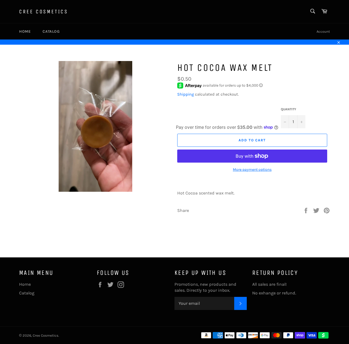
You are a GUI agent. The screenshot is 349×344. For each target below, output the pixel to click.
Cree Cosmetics (43, 11)
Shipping (185, 94)
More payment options (252, 169)
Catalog (51, 31)
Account (323, 31)
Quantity (288, 109)
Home (25, 31)
